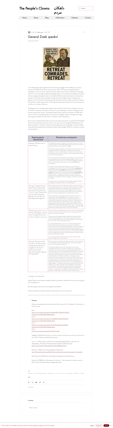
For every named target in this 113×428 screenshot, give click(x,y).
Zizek (35, 373)
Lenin (56, 373)
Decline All (98, 425)
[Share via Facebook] (28, 382)
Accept (106, 425)
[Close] (111, 425)
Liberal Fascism (51, 373)
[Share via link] (40, 382)
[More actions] (84, 32)
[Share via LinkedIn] (36, 382)
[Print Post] (44, 382)
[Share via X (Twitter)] (32, 382)
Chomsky (82, 373)
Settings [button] (92, 425)
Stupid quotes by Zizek (42, 373)
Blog (29, 377)
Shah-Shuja (69, 373)
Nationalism (30, 373)
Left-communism (62, 373)
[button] (56, 300)
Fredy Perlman (76, 373)
